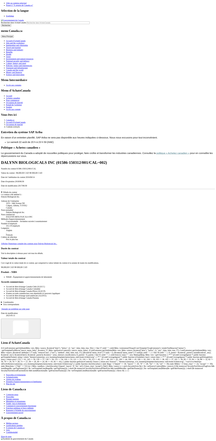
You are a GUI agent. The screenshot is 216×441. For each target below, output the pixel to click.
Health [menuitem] (8, 54)
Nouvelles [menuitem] (10, 397)
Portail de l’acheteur (14, 105)
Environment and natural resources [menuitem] (19, 59)
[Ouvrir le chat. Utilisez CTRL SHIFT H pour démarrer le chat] (20, 329)
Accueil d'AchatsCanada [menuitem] (16, 41)
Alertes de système (13, 379)
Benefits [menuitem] (9, 52)
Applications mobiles (14, 425)
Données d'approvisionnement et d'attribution (24, 382)
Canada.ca (10, 120)
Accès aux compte (13, 109)
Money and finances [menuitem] (14, 72)
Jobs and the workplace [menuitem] (15, 43)
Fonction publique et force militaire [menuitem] (20, 408)
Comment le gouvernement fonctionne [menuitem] (21, 406)
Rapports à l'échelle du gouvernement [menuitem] (21, 410)
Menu (7, 36)
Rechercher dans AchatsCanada (13, 23)
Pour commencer (12, 100)
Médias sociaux (12, 423)
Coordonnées (8, 302)
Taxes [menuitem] (8, 57)
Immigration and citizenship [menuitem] (17, 45)
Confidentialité (12, 432)
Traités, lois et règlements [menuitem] (16, 404)
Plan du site (10, 384)
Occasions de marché (14, 103)
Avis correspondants (11, 304)
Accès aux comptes (13, 85)
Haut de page (6, 436)
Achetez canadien (13, 98)
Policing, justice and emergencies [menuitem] (19, 66)
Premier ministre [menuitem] (12, 399)
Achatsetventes (12, 377)
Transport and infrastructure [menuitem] (17, 68)
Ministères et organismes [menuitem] (15, 401)
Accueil (9, 96)
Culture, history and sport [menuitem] (16, 63)
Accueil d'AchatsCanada (16, 122)
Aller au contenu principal (16, 3)
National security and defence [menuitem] (17, 61)
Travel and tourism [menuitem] (13, 48)
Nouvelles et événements (16, 375)
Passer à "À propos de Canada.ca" (19, 5)
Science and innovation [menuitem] (15, 75)
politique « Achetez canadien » (172, 153)
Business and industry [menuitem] (14, 50)
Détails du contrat (10, 192)
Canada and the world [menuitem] (14, 70)
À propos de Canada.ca (15, 428)
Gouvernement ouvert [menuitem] (14, 413)
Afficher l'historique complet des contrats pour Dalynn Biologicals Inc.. (29, 244)
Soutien (9, 107)
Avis (8, 430)
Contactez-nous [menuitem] (12, 394)
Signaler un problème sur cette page (16, 309)
